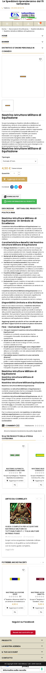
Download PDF (11, 196)
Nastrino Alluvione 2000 (15, 593)
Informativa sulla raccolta (14, 670)
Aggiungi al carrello (14, 179)
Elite (11, 405)
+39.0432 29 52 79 (17, 8)
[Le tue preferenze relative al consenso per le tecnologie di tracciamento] (42, 669)
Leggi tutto (9, 549)
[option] (23, 528)
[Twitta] (16, 187)
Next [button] (40, 498)
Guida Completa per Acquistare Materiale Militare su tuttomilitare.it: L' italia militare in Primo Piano (22, 530)
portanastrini (7, 420)
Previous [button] (37, 498)
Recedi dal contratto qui (23, 632)
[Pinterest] (20, 187)
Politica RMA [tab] (8, 212)
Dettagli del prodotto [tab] (29, 208)
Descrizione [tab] (8, 208)
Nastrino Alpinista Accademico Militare (15, 469)
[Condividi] (12, 187)
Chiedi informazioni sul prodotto (19, 201)
